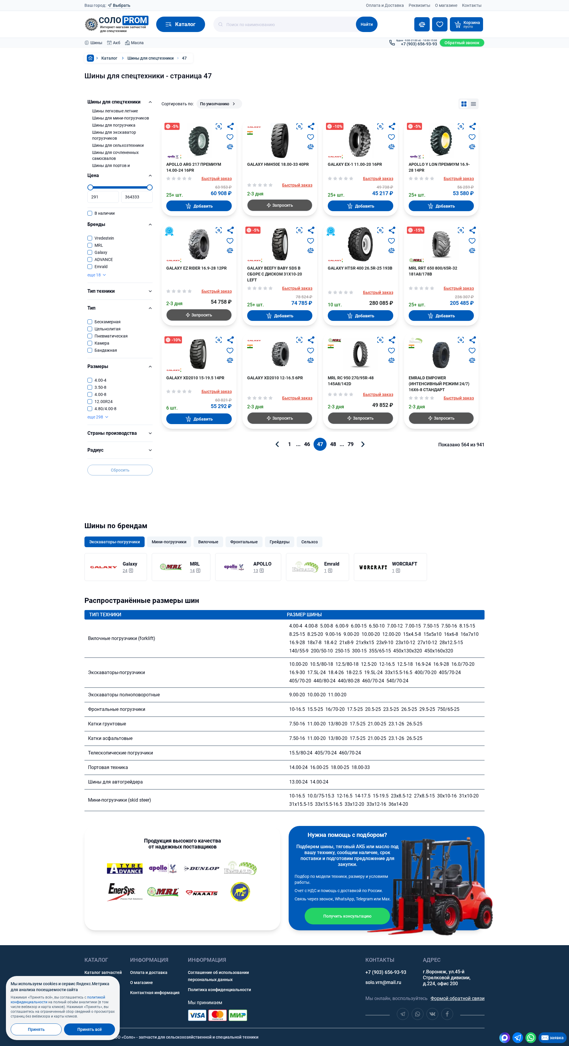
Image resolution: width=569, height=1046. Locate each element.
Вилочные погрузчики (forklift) (121, 638)
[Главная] (90, 58)
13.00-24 (298, 782)
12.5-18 (405, 664)
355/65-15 (380, 651)
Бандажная (106, 350)
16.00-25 (319, 767)
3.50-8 (100, 387)
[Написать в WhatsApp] (530, 1037)
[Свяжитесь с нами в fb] (447, 1014)
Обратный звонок (462, 42)
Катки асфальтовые (110, 738)
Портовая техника (108, 767)
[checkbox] (89, 213)
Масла (137, 42)
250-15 (342, 651)
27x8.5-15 (424, 796)
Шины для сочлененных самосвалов (115, 155)
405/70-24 (450, 672)
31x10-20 (469, 796)
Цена (93, 175)
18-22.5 (354, 672)
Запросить (282, 205)
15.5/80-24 (300, 753)
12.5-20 (369, 664)
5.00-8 (326, 626)
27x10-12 (427, 642)
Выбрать (121, 5)
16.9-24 (423, 664)
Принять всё (89, 1029)
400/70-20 (426, 672)
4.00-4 (100, 380)
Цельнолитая (108, 329)
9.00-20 (351, 634)
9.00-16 (333, 634)
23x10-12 (405, 642)
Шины (96, 42)
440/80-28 (349, 681)
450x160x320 (438, 651)
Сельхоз (309, 541)
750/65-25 (448, 709)
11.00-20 (337, 695)
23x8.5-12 (401, 796)
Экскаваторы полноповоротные (124, 695)
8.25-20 (315, 634)
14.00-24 (298, 767)
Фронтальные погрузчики (116, 709)
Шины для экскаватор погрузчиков (114, 135)
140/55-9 (299, 651)
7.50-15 (431, 626)
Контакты (472, 5)
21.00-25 (377, 724)
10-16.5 (297, 709)
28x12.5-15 (451, 642)
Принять (36, 1029)
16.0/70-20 (462, 664)
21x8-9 (346, 642)
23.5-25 (391, 709)
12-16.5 (387, 664)
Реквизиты (419, 5)
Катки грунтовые (107, 724)
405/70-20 (300, 681)
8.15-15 (467, 626)
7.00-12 (395, 626)
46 (307, 444)
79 (351, 444)
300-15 (359, 651)
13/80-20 (337, 724)
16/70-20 (335, 709)
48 (333, 444)
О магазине (446, 5)
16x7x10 (470, 634)
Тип (91, 308)
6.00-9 (342, 626)
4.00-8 (100, 394)
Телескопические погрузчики (120, 753)
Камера (102, 343)
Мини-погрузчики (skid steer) (119, 800)
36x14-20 (398, 804)
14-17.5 (362, 796)
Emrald (101, 266)
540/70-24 (397, 681)
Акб (116, 42)
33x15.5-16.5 (398, 672)
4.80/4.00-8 (105, 408)
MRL (99, 245)
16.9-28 (297, 642)
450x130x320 (407, 651)
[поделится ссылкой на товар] (230, 126)
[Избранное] (439, 24)
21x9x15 (365, 642)
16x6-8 (451, 634)
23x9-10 (384, 642)
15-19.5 (381, 796)
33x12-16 (376, 804)
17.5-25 (355, 709)
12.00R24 (104, 401)
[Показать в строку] (473, 104)
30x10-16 (447, 796)
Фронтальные (244, 541)
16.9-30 (297, 672)
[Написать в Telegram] (517, 1037)
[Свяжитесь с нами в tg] (403, 1014)
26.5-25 (409, 709)
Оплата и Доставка (385, 5)
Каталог (109, 58)
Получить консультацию (347, 916)
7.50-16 (449, 626)
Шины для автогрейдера (115, 782)
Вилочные (208, 541)
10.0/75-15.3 (320, 796)
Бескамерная (108, 321)
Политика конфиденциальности (219, 989)
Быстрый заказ (217, 178)
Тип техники (101, 291)
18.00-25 (340, 767)
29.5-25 (427, 709)
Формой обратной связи (458, 998)
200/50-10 (322, 651)
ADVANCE (104, 259)
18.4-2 (330, 642)
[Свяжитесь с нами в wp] (417, 1014)
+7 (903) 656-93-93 (385, 972)
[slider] (90, 187)
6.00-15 (359, 626)
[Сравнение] (422, 24)
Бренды (96, 224)
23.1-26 (396, 724)
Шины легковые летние (115, 111)
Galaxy (101, 252)
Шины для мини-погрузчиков (120, 118)
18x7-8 (314, 642)
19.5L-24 (373, 672)
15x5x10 (432, 634)
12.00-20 (391, 634)
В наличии (105, 213)
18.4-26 (336, 672)
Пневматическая (111, 336)
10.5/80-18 (321, 664)
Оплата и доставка (148, 972)
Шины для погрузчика (113, 125)
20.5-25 (373, 709)
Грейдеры (280, 541)
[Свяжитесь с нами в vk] (432, 1014)
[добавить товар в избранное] (230, 137)
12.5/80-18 (347, 664)
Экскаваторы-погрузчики (114, 541)
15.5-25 (315, 709)
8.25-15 (297, 634)
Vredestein (104, 238)
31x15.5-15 (301, 804)
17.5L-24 (316, 672)
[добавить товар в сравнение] (230, 146)
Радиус (95, 450)
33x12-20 (354, 804)
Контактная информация (155, 992)
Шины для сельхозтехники (118, 145)
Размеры (97, 366)
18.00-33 (360, 767)
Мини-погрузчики (169, 541)
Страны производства (112, 433)
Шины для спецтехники (150, 58)
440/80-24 (324, 681)
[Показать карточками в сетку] (464, 104)
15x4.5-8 (412, 634)
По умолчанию (214, 103)
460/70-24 (373, 681)
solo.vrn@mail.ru (383, 982)
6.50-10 (377, 626)
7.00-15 (413, 626)
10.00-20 (371, 634)
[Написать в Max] (504, 1037)
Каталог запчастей (103, 972)
